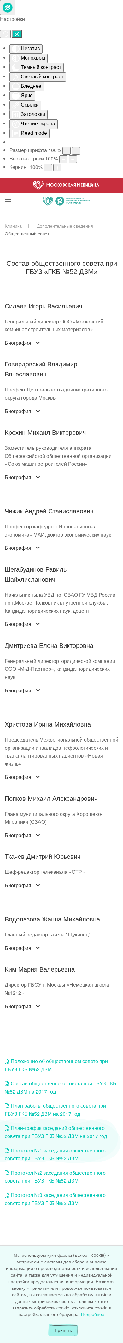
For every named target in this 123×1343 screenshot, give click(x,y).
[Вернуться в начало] (66, 193)
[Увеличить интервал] (57, 167)
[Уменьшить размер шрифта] (66, 151)
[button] (8, 193)
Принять (63, 1330)
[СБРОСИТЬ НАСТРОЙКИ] (5, 34)
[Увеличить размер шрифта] (76, 151)
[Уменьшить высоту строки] (63, 159)
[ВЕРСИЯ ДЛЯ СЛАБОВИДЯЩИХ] (7, 7)
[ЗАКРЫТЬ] (17, 34)
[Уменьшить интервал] (48, 167)
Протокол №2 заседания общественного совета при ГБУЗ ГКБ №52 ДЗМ (55, 1176)
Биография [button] (18, 343)
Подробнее (92, 1314)
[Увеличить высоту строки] (73, 159)
